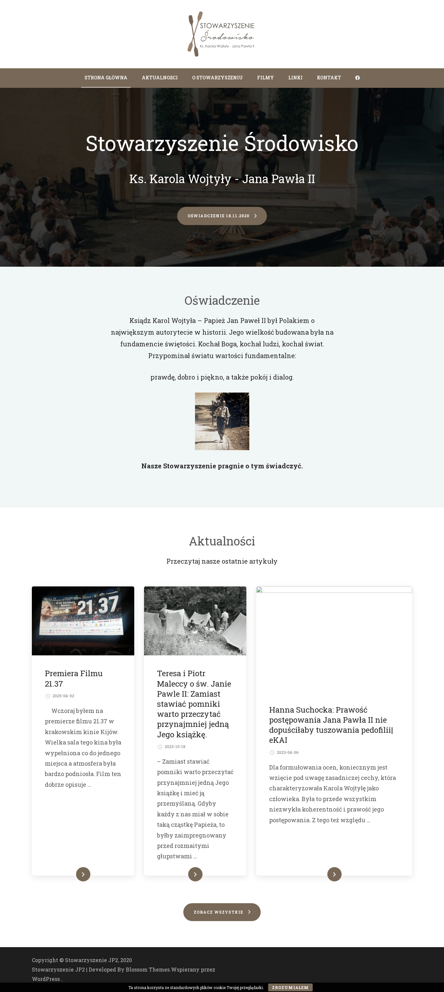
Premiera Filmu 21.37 (74, 678)
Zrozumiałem (290, 987)
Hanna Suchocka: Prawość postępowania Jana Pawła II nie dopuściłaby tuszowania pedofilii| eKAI (331, 724)
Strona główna (106, 77)
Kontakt (329, 77)
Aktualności (160, 77)
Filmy (265, 77)
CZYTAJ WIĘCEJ (68, 874)
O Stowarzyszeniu (217, 77)
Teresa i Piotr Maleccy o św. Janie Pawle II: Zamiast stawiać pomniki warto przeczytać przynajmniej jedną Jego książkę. (194, 703)
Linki (295, 77)
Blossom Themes (148, 969)
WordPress (46, 978)
